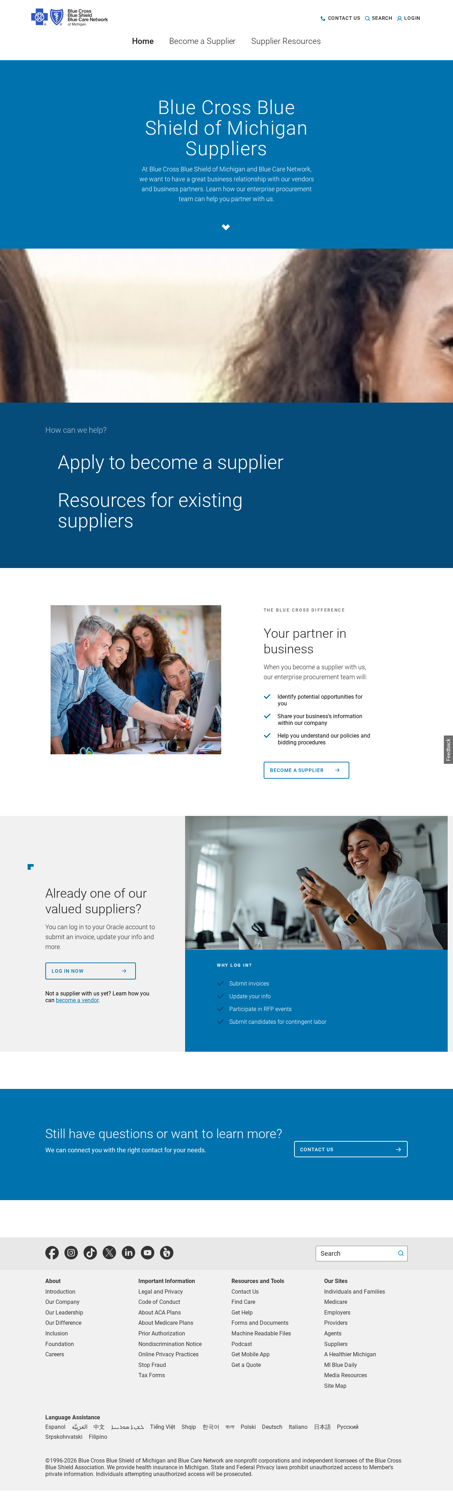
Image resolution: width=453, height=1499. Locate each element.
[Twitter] (109, 1256)
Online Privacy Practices (168, 1354)
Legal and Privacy (160, 1291)
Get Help (242, 1312)
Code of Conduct (159, 1302)
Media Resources (345, 1375)
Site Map (335, 1385)
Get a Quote (246, 1365)
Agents (333, 1333)
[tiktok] (90, 1256)
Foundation (59, 1344)
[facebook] (52, 1256)
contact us (344, 18)
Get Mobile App (250, 1354)
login (412, 18)
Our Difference (63, 1322)
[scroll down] (225, 227)
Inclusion (56, 1333)
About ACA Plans (159, 1312)
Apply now (374, 462)
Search (331, 1253)
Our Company (62, 1302)
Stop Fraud (152, 1365)
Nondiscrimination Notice (170, 1344)
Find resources (367, 500)
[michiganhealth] (166, 1256)
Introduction (60, 1291)
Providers (336, 1322)
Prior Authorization (161, 1333)
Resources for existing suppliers (150, 510)
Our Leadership (64, 1312)
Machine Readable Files (261, 1333)
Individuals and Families (354, 1291)
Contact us (316, 1149)
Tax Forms (151, 1375)
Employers (337, 1312)
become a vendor (77, 1000)
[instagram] (71, 1256)
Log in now (68, 971)
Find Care (243, 1302)
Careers (54, 1354)
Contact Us (245, 1291)
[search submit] (402, 1254)
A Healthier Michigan (350, 1354)
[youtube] (147, 1256)
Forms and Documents (259, 1322)
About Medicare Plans (165, 1322)
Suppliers (336, 1344)
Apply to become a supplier (170, 462)
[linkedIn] (128, 1256)
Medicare (335, 1302)
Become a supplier (297, 770)
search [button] (382, 18)
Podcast (241, 1344)
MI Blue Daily (340, 1365)
